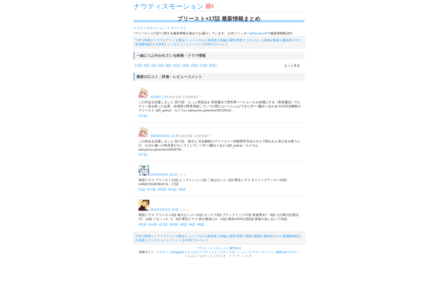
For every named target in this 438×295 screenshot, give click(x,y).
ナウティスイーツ (261, 252)
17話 (138, 65)
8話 (168, 65)
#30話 (173, 224)
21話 (203, 65)
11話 (176, 65)
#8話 (200, 224)
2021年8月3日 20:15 (163, 174)
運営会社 (235, 248)
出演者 (159, 44)
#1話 (141, 189)
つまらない (253, 40)
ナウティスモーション (168, 6)
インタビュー (176, 44)
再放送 (212, 40)
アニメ (170, 40)
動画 (276, 40)
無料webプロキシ (287, 252)
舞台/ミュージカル (191, 40)
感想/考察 (235, 40)
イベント (195, 44)
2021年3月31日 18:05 (164, 209)
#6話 (192, 224)
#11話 (142, 224)
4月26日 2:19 (159, 97)
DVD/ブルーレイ (216, 44)
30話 (212, 65)
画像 (267, 40)
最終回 (287, 40)
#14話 (153, 224)
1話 (153, 65)
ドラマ (158, 40)
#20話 (162, 189)
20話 (194, 65)
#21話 (172, 189)
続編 (223, 40)
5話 (146, 65)
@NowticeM (258, 33)
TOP (138, 40)
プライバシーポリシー (212, 248)
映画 (147, 40)
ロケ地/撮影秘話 (287, 236)
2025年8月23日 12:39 (164, 136)
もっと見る (292, 65)
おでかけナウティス (200, 252)
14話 (185, 65)
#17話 (142, 116)
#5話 (182, 189)
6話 (160, 65)
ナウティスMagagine (170, 252)
